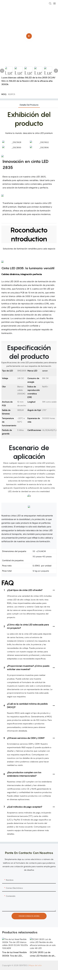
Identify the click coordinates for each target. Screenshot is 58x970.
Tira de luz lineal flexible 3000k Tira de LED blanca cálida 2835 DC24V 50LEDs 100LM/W (14, 954)
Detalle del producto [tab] (29, 105)
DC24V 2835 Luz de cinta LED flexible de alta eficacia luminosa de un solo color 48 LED (42, 954)
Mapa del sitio (35, 965)
